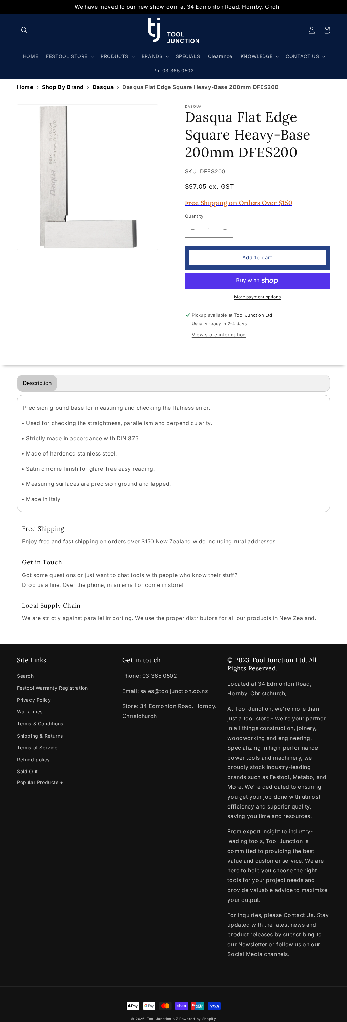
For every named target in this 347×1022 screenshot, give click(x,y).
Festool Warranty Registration (52, 688)
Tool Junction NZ (162, 1019)
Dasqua (103, 86)
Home (25, 86)
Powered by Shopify (197, 1019)
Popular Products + (40, 782)
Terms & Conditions (40, 723)
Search (25, 676)
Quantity (194, 216)
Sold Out (27, 771)
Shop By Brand (63, 86)
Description (37, 383)
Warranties (30, 711)
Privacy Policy (34, 700)
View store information (219, 334)
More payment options (257, 296)
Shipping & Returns (40, 736)
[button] (24, 30)
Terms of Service (37, 747)
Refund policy (33, 759)
